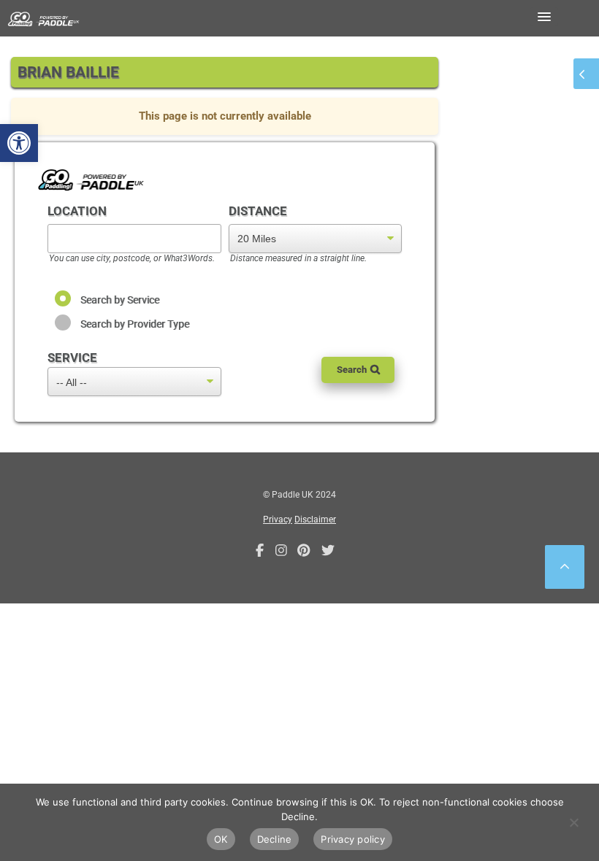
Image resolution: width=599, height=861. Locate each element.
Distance (258, 211)
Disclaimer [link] (315, 519)
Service (72, 357)
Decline (274, 839)
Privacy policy (353, 839)
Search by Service (119, 300)
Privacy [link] (277, 519)
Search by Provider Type (134, 324)
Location (77, 211)
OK (221, 839)
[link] (19, 143)
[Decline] (573, 822)
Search (352, 369)
